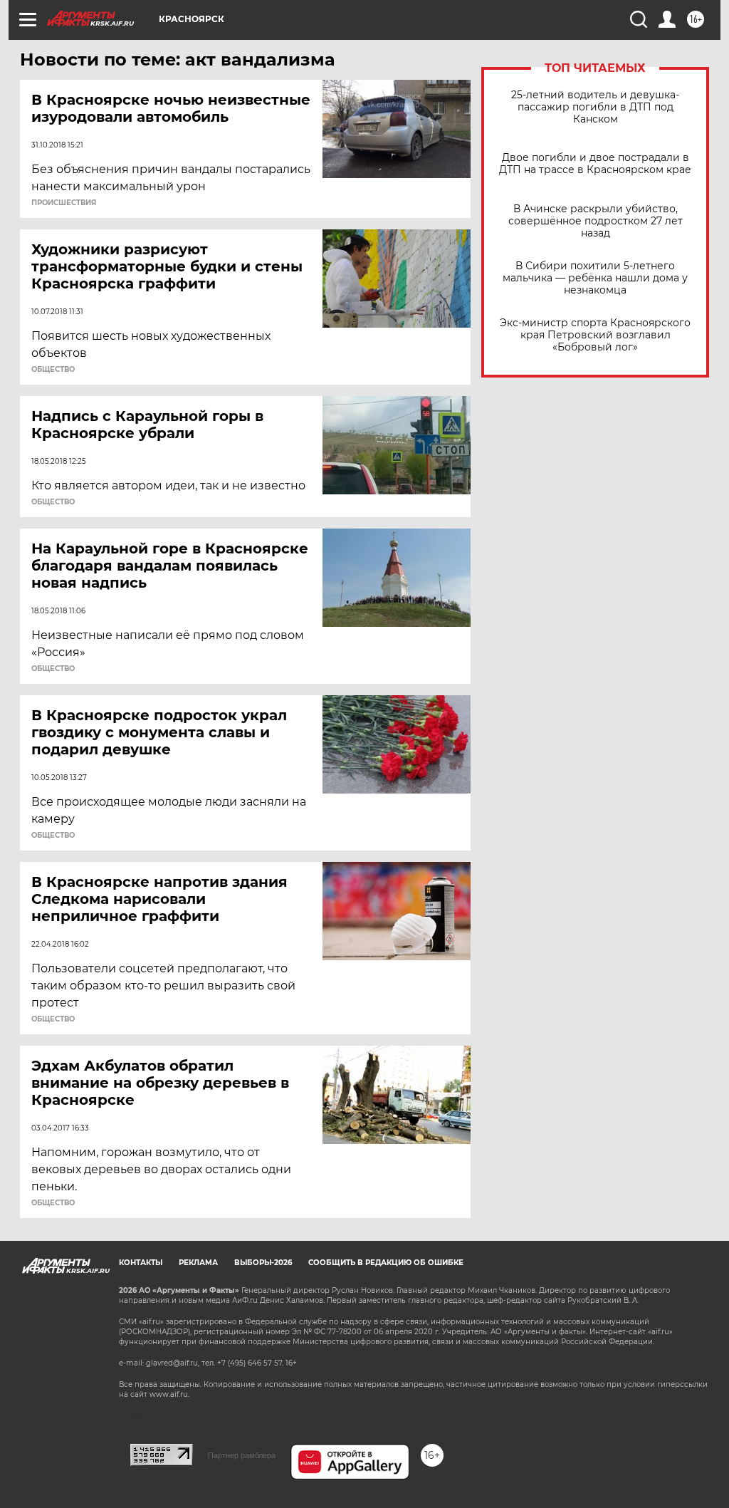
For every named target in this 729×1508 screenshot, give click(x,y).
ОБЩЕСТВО (53, 369)
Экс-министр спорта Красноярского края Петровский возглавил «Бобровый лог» (595, 335)
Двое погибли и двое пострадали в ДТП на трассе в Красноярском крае (595, 164)
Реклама (198, 1262)
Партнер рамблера (242, 1455)
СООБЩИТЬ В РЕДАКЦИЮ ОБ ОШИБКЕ (385, 1262)
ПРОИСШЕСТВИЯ (63, 203)
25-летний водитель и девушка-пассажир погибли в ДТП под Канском (595, 107)
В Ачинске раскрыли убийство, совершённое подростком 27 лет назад (595, 221)
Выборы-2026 (263, 1262)
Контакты (140, 1262)
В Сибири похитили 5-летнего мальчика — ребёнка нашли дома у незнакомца (595, 278)
